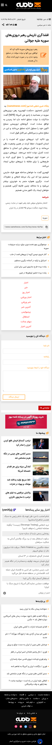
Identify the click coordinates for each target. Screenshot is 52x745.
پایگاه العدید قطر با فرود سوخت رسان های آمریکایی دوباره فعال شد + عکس (25, 617)
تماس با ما (31, 713)
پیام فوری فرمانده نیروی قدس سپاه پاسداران (28, 659)
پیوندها (11, 702)
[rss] (34, 726)
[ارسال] (15, 25)
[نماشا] (20, 726)
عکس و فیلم (25, 698)
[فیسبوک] (8, 25)
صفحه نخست (43, 694)
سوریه (45, 218)
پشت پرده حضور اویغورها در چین (32, 273)
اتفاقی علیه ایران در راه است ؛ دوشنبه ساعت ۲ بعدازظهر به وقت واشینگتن (28, 682)
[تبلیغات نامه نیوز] (26, 69)
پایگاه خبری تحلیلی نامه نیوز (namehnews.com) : (27, 106)
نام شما (46, 345)
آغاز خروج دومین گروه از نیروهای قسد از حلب (28, 254)
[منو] (2, 5)
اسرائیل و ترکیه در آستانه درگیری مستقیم (30, 260)
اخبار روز (26, 292)
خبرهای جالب (11, 698)
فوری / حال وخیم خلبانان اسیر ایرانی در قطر (29, 652)
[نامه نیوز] (28, 5)
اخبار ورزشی (26, 297)
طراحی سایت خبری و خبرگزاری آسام (23, 741)
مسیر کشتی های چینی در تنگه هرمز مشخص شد (27, 673)
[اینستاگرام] (30, 726)
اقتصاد (22, 694)
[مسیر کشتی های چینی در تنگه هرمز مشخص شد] (41, 457)
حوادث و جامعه (10, 694)
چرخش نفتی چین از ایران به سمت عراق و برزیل (27, 644)
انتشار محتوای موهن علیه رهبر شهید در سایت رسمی (26, 203)
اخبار (26, 283)
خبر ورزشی (26, 302)
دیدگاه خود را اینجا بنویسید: (38, 368)
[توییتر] (11, 25)
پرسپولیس (26, 312)
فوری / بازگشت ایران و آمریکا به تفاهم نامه (29, 666)
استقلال (26, 317)
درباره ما (20, 713)
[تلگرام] (6, 25)
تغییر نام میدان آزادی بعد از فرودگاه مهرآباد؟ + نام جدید (26, 635)
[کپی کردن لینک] (46, 227)
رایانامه (46, 356)
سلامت (36, 698)
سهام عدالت (26, 322)
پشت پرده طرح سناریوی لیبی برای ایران (30, 266)
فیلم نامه (30, 702)
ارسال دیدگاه (14, 397)
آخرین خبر (26, 307)
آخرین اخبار (26, 327)
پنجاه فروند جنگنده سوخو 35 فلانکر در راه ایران (28, 208)
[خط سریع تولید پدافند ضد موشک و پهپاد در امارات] (41, 483)
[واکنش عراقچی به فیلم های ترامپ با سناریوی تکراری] (41, 496)
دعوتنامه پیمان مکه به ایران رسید (33, 609)
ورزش (44, 698)
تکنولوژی (41, 702)
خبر (26, 288)
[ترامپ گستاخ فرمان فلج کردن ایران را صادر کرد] (41, 443)
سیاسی (31, 694)
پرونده (20, 702)
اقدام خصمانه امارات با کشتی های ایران (30, 627)
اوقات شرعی (26, 706)
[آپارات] (16, 726)
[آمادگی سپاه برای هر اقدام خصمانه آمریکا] (41, 470)
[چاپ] (13, 25)
